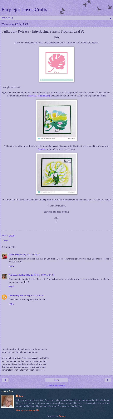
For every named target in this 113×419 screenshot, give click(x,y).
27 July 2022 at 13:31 (30, 254)
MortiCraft (14, 254)
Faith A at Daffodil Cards (21, 275)
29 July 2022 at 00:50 (34, 295)
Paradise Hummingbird (39, 95)
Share (5, 240)
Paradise (41, 149)
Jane (21, 396)
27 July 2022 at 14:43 (44, 275)
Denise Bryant (16, 295)
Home (56, 380)
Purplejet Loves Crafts (24, 9)
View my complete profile (27, 410)
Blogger (62, 416)
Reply (11, 266)
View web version (56, 385)
